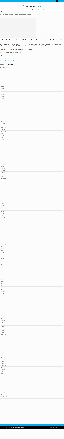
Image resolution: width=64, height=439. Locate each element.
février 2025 (3, 121)
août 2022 (2, 180)
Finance (2, 328)
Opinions (35, 9)
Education (2, 318)
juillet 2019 (2, 252)
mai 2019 (2, 256)
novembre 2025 (3, 104)
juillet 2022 (2, 182)
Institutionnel (3, 336)
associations (3, 291)
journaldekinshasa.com (16, 427)
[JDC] (32, 6)
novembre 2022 (3, 174)
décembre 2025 (3, 102)
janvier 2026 (3, 100)
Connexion (2, 390)
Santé (32, 9)
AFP (1, 277)
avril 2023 (2, 164)
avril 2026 (2, 94)
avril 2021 (2, 211)
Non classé (2, 353)
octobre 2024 (3, 129)
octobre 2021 (3, 199)
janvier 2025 (3, 123)
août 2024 (2, 133)
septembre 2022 (3, 178)
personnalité (3, 359)
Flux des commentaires (4, 394)
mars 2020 (2, 236)
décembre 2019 (3, 242)
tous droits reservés (21, 427)
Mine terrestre (21, 60)
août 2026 (2, 86)
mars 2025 (2, 119)
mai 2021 (2, 209)
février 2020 (3, 238)
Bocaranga (10, 60)
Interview (2, 340)
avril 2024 (2, 141)
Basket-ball (2, 295)
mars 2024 (2, 143)
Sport (24, 9)
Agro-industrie (3, 285)
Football (2, 330)
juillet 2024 (2, 135)
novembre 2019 (3, 244)
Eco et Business (14, 9)
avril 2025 (2, 117)
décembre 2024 (3, 125)
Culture (27, 9)
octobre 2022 (3, 176)
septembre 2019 (3, 248)
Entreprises (2, 324)
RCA (23, 60)
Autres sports (3, 293)
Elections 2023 (3, 320)
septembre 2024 (3, 131)
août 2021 (2, 203)
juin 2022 (2, 184)
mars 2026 (2, 96)
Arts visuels (2, 289)
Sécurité (2, 373)
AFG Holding (3, 275)
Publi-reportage (3, 365)
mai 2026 (2, 92)
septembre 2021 (3, 201)
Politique (8, 9)
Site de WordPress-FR (4, 396)
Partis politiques (3, 357)
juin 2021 (2, 207)
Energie (2, 322)
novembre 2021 (3, 197)
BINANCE (2, 297)
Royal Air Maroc (3, 369)
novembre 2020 (3, 221)
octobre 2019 (3, 246)
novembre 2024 (3, 127)
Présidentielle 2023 (3, 363)
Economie (2, 316)
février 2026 (3, 98)
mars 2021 (2, 213)
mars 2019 (2, 260)
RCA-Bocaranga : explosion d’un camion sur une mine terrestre (15, 14)
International (52, 9)
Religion (2, 367)
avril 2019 (2, 258)
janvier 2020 (3, 240)
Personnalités (41, 9)
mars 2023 (2, 166)
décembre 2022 (3, 172)
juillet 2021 (2, 205)
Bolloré (2, 299)
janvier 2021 (3, 217)
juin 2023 (2, 160)
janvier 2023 (3, 170)
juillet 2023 (2, 158)
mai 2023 (2, 162)
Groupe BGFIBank (3, 334)
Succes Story (3, 379)
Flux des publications (4, 392)
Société (19, 9)
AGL (2, 283)
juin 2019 (2, 254)
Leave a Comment (27, 60)
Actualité (2, 273)
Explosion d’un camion (15, 60)
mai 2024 (2, 139)
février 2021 (3, 215)
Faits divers (2, 326)
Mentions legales (8, 424)
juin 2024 (2, 137)
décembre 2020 (3, 219)
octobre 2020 (3, 223)
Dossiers (47, 9)
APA (1, 287)
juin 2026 (2, 90)
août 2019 (2, 250)
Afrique (2, 279)
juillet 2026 (2, 88)
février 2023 (3, 168)
